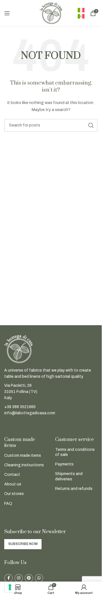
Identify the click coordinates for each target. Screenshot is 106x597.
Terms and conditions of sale (75, 452)
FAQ (8, 503)
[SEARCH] (91, 125)
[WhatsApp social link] (39, 578)
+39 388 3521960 (20, 407)
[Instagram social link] (18, 578)
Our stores (14, 494)
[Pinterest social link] (29, 578)
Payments (64, 464)
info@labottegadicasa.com (29, 413)
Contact (12, 474)
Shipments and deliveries (69, 476)
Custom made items (22, 455)
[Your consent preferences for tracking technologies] (10, 587)
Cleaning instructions (24, 465)
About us (12, 484)
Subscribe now (23, 544)
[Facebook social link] (8, 578)
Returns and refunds (73, 489)
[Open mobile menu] (7, 13)
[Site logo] (51, 13)
